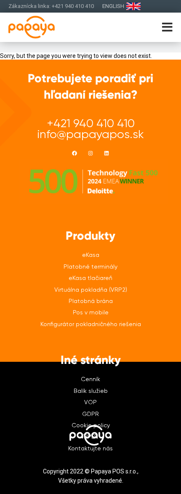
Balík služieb (91, 390)
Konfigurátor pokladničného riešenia (90, 324)
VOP (90, 402)
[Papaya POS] (45, 27)
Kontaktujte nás (90, 448)
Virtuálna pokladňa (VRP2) (90, 289)
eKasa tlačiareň (90, 277)
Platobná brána (91, 301)
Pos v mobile (91, 312)
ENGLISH (113, 6)
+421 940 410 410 (91, 123)
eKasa (90, 254)
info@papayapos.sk (90, 134)
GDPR (90, 413)
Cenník (90, 379)
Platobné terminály (90, 266)
